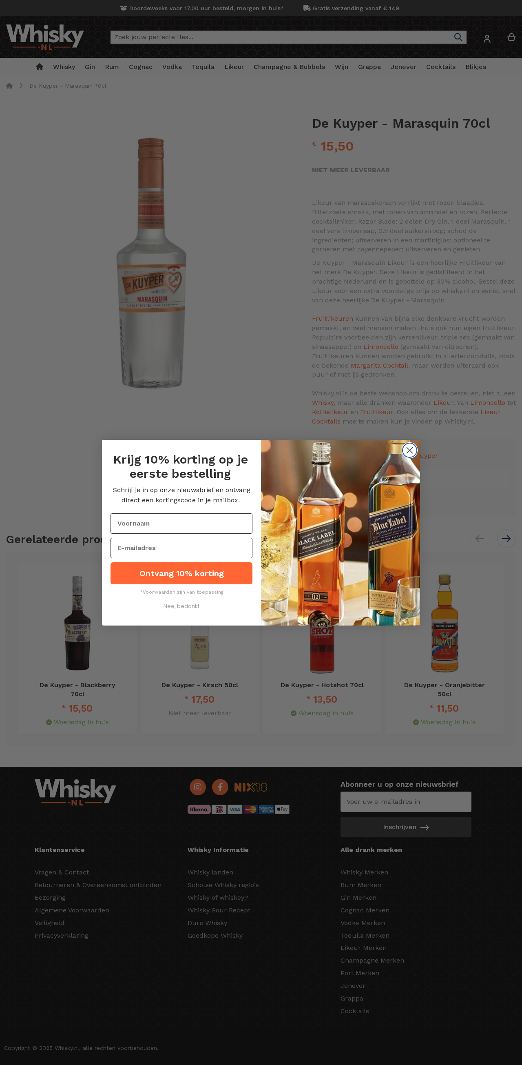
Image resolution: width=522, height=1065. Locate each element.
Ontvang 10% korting (181, 573)
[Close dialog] (410, 450)
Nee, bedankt (181, 606)
